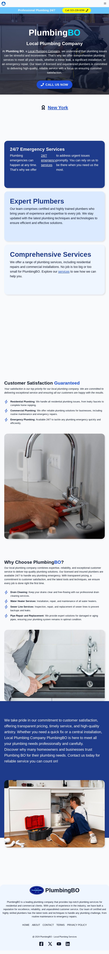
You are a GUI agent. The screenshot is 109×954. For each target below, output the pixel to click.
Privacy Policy (77, 925)
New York (58, 107)
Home (25, 925)
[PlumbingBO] (3, 3)
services (64, 271)
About (36, 925)
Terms (60, 925)
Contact (48, 925)
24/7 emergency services (48, 160)
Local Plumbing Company (44, 51)
